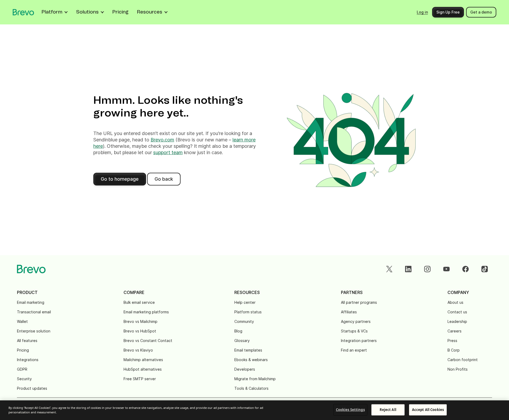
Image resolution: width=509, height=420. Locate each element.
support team (168, 152)
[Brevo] (23, 12)
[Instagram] (427, 269)
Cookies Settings (350, 409)
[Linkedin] (408, 269)
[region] (254, 410)
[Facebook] (465, 269)
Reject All (388, 409)
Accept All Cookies (428, 409)
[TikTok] (484, 269)
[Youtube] (446, 269)
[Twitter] (389, 269)
